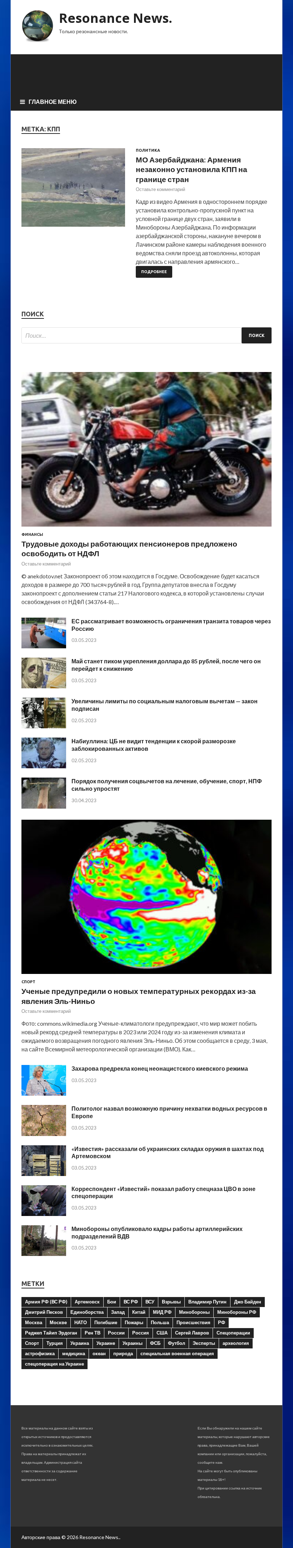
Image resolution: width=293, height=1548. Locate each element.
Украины (133, 1343)
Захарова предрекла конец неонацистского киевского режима (159, 1068)
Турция (54, 1343)
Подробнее (154, 272)
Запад (118, 1312)
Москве (58, 1322)
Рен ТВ (92, 1333)
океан (99, 1353)
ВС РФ (131, 1302)
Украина (79, 1343)
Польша (160, 1322)
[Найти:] (146, 335)
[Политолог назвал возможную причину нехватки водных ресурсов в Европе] (43, 1133)
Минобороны (194, 1312)
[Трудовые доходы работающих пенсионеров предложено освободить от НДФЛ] (146, 527)
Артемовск (87, 1302)
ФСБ (155, 1343)
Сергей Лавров (192, 1333)
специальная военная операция (177, 1353)
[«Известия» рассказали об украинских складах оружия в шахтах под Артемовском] (43, 1173)
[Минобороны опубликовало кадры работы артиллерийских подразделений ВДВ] (43, 1253)
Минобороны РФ (236, 1312)
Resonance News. (115, 18)
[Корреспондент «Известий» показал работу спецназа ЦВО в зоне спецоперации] (43, 1213)
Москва (33, 1322)
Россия (140, 1333)
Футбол (176, 1343)
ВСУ (149, 1302)
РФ (221, 1322)
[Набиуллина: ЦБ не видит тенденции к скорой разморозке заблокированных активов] (43, 766)
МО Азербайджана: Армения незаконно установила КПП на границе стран (191, 169)
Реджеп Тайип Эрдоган (51, 1333)
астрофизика (40, 1353)
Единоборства (87, 1312)
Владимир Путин (207, 1302)
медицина (73, 1353)
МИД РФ (162, 1312)
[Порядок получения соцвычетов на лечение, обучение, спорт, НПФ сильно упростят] (43, 806)
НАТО (80, 1322)
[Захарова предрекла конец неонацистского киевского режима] (43, 1093)
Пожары (134, 1322)
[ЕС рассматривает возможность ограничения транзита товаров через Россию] (43, 646)
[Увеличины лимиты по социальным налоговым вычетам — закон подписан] (43, 726)
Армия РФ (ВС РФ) (46, 1302)
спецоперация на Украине (54, 1364)
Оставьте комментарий (160, 189)
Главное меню (53, 101)
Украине (105, 1343)
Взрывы (171, 1302)
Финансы (32, 534)
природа (123, 1353)
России (116, 1333)
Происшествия (193, 1322)
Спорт (28, 982)
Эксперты (204, 1343)
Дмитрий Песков (44, 1312)
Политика (148, 150)
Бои (111, 1302)
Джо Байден (247, 1302)
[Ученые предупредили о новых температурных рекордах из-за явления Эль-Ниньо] (146, 975)
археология (236, 1343)
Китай (138, 1312)
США (162, 1333)
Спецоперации (233, 1333)
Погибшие (105, 1322)
